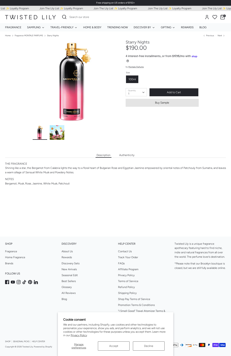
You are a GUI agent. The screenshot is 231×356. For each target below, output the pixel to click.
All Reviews (69, 293)
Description (103, 155)
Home (8, 35)
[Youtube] (13, 282)
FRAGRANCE (13, 27)
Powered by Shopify (43, 347)
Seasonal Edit (70, 275)
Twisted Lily (27, 347)
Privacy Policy (79, 335)
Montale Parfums (136, 67)
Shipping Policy (127, 293)
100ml (132, 79)
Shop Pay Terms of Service (134, 299)
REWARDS (187, 27)
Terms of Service (128, 281)
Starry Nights (53, 35)
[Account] (207, 17)
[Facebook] (7, 282)
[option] (74, 82)
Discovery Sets (70, 263)
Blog (64, 299)
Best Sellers (69, 281)
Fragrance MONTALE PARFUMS (29, 35)
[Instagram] (19, 282)
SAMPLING (34, 27)
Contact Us (125, 251)
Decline (148, 346)
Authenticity (126, 155)
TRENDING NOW (117, 27)
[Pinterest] (30, 282)
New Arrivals (69, 269)
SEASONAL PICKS (21, 341)
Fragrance (11, 251)
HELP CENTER (38, 341)
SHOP (7, 341)
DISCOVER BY (143, 27)
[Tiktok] (24, 282)
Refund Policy (126, 287)
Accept (113, 346)
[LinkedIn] (36, 282)
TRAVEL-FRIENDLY (62, 27)
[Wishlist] (214, 17)
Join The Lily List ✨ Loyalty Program (57, 8)
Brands (9, 263)
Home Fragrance (15, 257)
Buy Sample (162, 102)
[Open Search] (64, 17)
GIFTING (166, 27)
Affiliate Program (128, 269)
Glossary (67, 287)
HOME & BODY (92, 27)
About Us (67, 251)
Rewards (67, 257)
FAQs (121, 263)
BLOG (202, 27)
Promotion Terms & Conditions (136, 305)
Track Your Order (128, 257)
